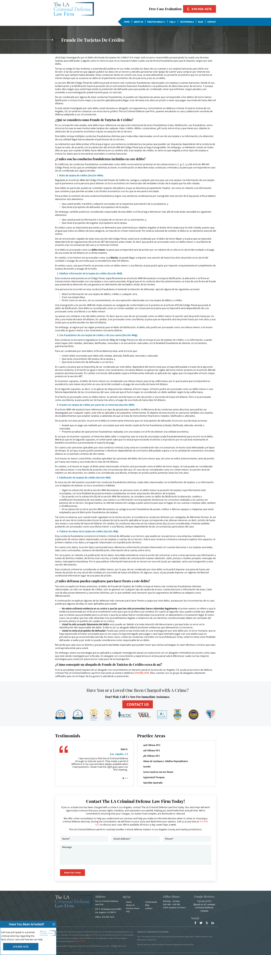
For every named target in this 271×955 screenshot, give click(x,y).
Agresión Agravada (152, 782)
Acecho (147, 766)
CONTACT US (138, 704)
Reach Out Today (72, 872)
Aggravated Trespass (154, 777)
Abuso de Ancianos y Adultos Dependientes (165, 761)
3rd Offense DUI (151, 750)
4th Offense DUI (151, 755)
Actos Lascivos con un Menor (158, 771)
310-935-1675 (201, 9)
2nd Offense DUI (151, 745)
